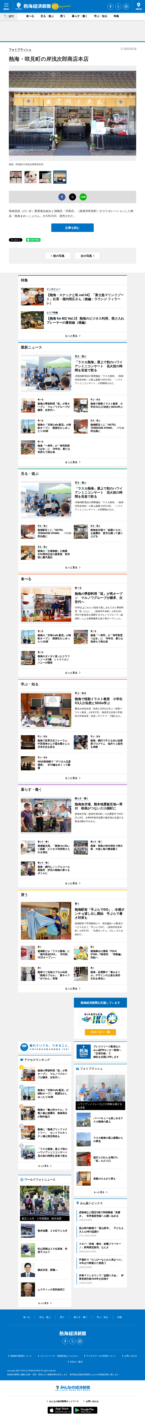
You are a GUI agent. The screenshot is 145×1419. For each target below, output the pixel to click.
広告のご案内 (76, 1361)
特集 (116, 16)
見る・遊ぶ (47, 16)
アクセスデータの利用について (101, 1356)
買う (62, 16)
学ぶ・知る (100, 16)
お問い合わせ (130, 1356)
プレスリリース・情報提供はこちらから (59, 1356)
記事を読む (72, 227)
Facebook (111, 7)
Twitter (118, 7)
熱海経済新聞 (33, 6)
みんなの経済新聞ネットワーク (72, 1388)
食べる (30, 16)
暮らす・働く (80, 16)
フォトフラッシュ (20, 49)
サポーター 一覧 (100, 1032)
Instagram (126, 7)
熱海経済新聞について (21, 1356)
